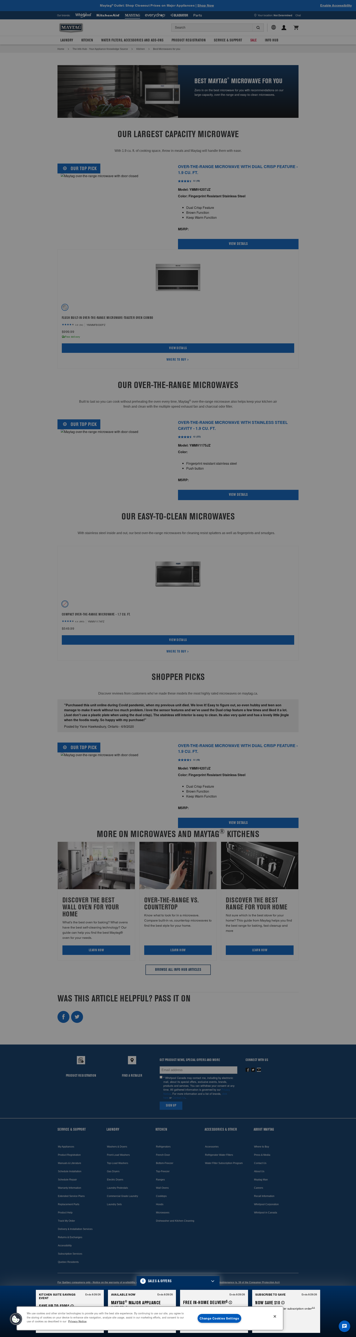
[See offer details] (72, 1306)
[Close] (274, 1316)
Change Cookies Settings (219, 1318)
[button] (178, 1281)
